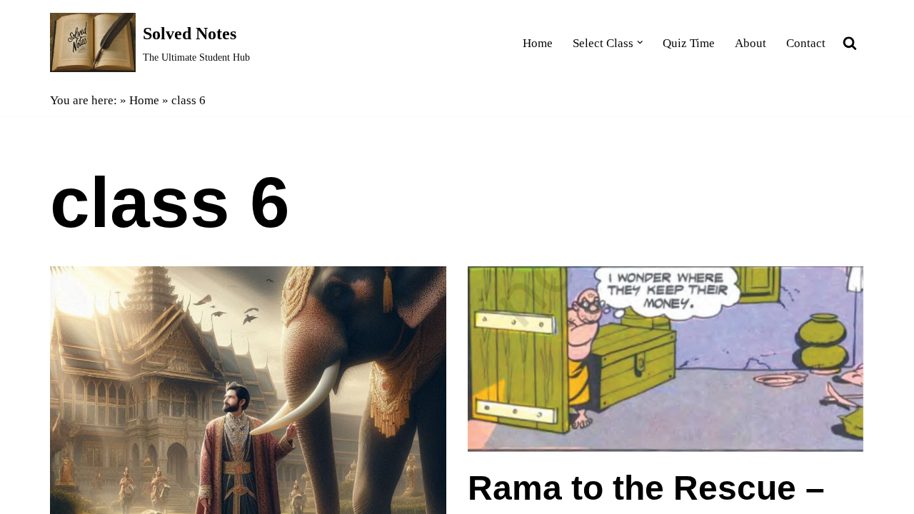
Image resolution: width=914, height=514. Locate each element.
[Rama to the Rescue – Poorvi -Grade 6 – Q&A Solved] (666, 359)
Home (538, 43)
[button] (640, 42)
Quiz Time (689, 43)
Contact (805, 43)
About (750, 43)
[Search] (850, 43)
